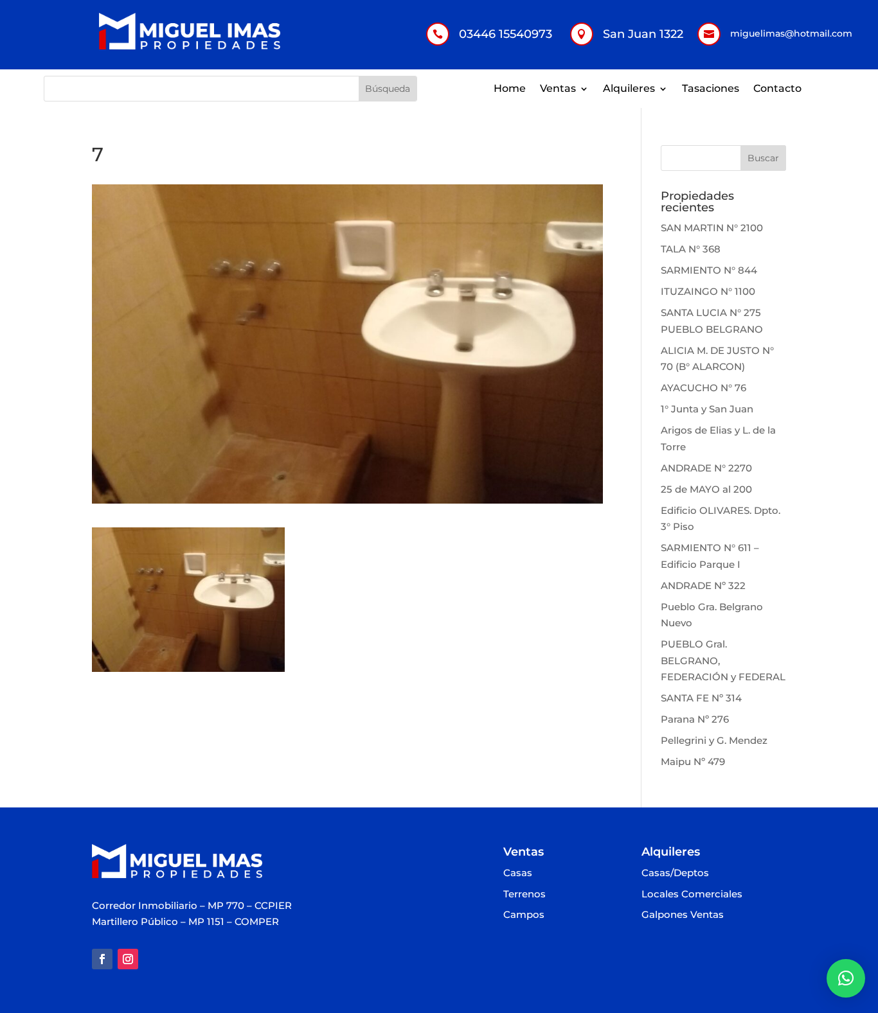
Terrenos (524, 894)
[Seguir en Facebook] (102, 959)
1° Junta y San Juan (707, 409)
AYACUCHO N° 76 (703, 388)
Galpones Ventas (682, 915)
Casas (517, 873)
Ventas (558, 89)
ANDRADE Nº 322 (703, 585)
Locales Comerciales (691, 894)
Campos (523, 915)
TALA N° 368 (691, 249)
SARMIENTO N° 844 (709, 270)
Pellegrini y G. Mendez (714, 740)
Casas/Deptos (675, 873)
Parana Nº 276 (695, 719)
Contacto (777, 89)
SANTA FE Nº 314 (701, 698)
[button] (846, 978)
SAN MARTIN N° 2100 (712, 228)
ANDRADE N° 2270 (706, 468)
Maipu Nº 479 (693, 761)
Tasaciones (710, 89)
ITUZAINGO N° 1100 (708, 291)
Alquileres (629, 89)
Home (510, 89)
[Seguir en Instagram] (128, 959)
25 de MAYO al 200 (706, 489)
